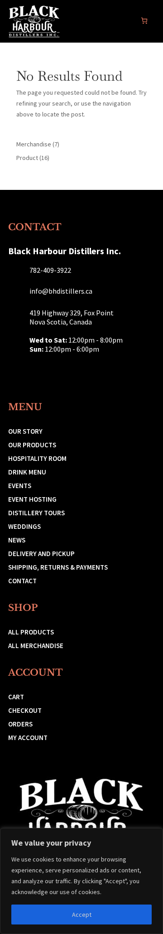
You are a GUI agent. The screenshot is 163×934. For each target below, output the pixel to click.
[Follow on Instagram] (16, 375)
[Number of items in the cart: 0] (144, 21)
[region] (81, 881)
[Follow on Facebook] (36, 375)
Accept (81, 914)
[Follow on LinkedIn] (56, 375)
